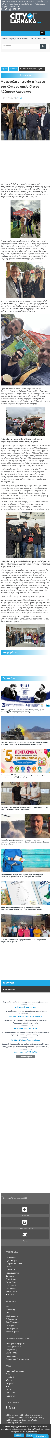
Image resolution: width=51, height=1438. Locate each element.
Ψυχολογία (10, 1377)
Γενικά (8, 1266)
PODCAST (10, 1294)
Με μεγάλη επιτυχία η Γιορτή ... (32, 69)
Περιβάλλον (11, 1288)
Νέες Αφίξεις (11, 1349)
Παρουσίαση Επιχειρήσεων (17, 1359)
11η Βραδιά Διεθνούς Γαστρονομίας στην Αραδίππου (26, 1011)
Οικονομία (10, 1269)
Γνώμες (4, 6)
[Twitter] (7, 9)
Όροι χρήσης (31, 1435)
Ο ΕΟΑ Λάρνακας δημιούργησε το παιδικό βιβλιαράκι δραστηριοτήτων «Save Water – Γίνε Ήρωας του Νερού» (21, 908)
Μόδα (8, 1389)
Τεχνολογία (10, 1392)
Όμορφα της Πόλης (14, 1263)
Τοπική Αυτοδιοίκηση (31, 1040)
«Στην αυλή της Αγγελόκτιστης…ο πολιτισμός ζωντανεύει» (25, 1002)
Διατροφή (10, 1383)
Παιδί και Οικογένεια (15, 1371)
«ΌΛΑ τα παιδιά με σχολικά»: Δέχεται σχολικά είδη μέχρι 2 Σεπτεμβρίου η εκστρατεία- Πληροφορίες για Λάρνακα (23, 875)
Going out (13, 1016)
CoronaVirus (11, 1257)
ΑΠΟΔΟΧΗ (19, 1435)
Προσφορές (11, 1356)
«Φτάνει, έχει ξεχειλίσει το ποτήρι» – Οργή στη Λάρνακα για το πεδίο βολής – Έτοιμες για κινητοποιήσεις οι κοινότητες (24, 743)
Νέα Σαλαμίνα (12, 1316)
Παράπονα (5, 1)
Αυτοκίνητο (11, 1396)
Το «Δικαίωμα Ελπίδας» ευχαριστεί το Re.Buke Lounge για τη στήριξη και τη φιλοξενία (23, 941)
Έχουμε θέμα (11, 1260)
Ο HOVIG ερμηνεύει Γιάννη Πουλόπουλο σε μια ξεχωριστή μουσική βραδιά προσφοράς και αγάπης (22, 711)
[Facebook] (2, 9)
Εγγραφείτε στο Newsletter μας (20, 4)
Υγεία (8, 1374)
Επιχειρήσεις (11, 1282)
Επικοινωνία (14, 6)
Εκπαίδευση (11, 1279)
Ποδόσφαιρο (11, 1319)
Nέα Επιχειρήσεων (13, 1346)
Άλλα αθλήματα (12, 1331)
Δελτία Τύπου (11, 1352)
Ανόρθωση (10, 1309)
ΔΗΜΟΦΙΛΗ (9, 989)
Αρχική (4, 69)
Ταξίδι (8, 1386)
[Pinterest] (20, 9)
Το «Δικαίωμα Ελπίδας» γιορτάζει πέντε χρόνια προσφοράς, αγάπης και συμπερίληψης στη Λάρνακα (23, 776)
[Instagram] (15, 9)
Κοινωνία (13, 69)
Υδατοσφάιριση (12, 1328)
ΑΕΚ (7, 1306)
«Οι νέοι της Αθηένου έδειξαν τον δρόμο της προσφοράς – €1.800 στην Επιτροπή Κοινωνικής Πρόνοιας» (24, 808)
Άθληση (9, 1380)
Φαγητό (38, 1016)
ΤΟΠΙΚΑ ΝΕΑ (31, 1007)
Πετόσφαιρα (11, 1325)
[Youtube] (11, 9)
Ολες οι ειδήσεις (25, 1056)
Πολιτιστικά (20, 1007)
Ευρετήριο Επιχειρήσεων (16, 1343)
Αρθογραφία (40, 4)
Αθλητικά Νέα (11, 1291)
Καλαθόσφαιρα (12, 1322)
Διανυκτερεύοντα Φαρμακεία (23, 1)
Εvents (21, 1016)
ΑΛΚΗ (8, 1313)
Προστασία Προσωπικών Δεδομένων (21, 1417)
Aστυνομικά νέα (20, 1028)
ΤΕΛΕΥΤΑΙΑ (8, 983)
